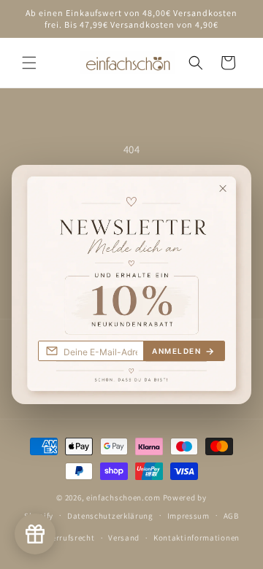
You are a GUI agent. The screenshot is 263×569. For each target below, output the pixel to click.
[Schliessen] (234, 182)
